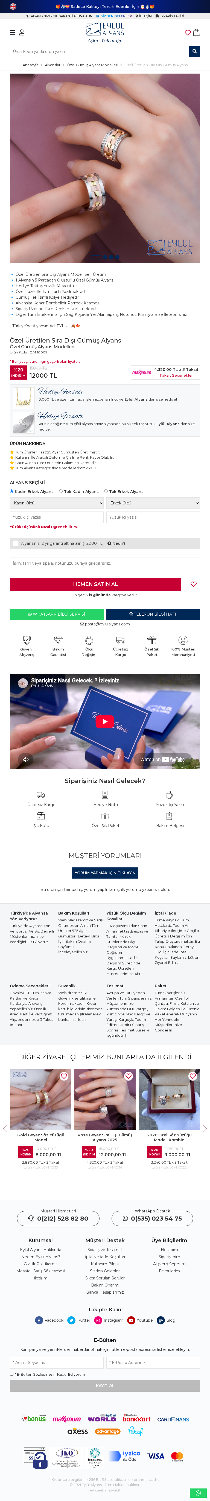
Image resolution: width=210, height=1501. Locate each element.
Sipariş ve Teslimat (105, 1249)
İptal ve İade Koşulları (105, 1256)
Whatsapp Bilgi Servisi (58, 614)
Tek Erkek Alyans (126, 491)
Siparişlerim (169, 1256)
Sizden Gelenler (105, 1271)
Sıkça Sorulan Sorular (105, 1278)
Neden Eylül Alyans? (40, 1256)
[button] (96, 257)
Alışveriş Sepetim (169, 1263)
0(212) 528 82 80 (62, 1218)
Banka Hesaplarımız (105, 1292)
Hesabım (169, 1249)
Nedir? (118, 543)
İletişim (41, 1278)
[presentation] (6, 1129)
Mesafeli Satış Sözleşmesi (40, 1271)
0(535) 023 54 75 (155, 1218)
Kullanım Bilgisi (105, 1263)
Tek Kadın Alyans (81, 491)
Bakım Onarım (105, 1285)
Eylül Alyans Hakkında (40, 1249)
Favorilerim (169, 1271)
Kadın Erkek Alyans (34, 491)
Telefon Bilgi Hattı (155, 614)
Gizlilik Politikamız (40, 1263)
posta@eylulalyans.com (107, 624)
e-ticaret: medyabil (105, 1490)
